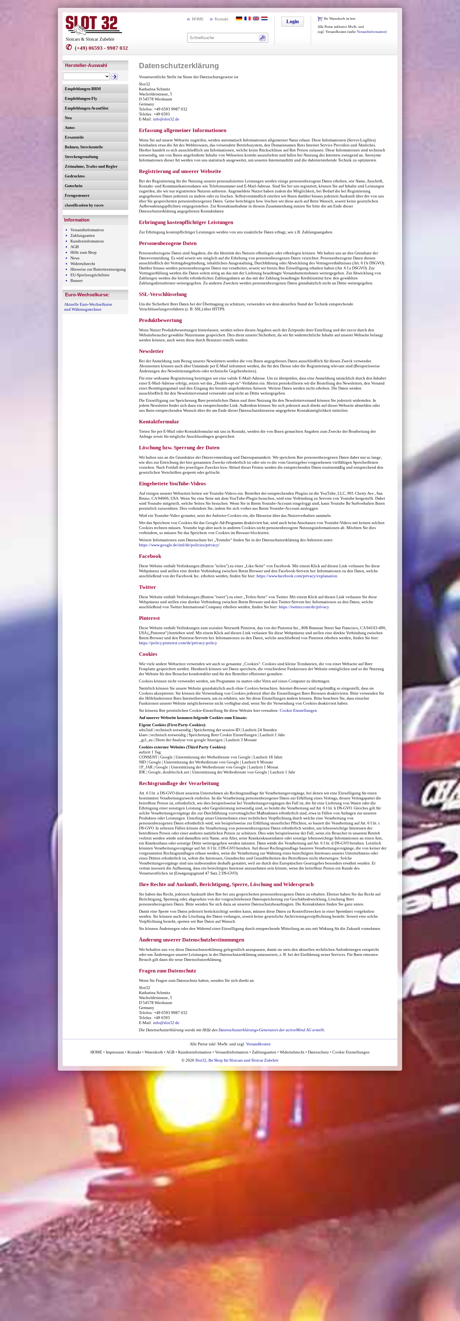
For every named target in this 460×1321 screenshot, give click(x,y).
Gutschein (73, 185)
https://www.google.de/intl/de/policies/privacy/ (179, 545)
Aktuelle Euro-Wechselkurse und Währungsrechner (88, 307)
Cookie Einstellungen (298, 710)
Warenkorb (154, 1052)
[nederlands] (264, 19)
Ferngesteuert (77, 195)
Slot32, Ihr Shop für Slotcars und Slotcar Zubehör (237, 1060)
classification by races (84, 205)
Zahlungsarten (82, 235)
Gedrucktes (75, 176)
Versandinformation (371, 31)
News (74, 258)
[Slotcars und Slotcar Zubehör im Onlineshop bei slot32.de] (94, 33)
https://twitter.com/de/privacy (304, 606)
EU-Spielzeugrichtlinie (90, 275)
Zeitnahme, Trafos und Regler (91, 166)
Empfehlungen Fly (81, 98)
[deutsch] (238, 19)
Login (292, 21)
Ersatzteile (74, 137)
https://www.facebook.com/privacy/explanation (297, 576)
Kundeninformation (87, 241)
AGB (74, 246)
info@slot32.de (166, 119)
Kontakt (221, 19)
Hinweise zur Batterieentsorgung (98, 269)
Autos (70, 127)
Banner (76, 280)
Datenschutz (318, 1052)
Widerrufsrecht (82, 263)
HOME (198, 19)
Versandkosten (258, 1044)
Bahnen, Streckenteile (84, 147)
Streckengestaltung (81, 156)
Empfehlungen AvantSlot (86, 108)
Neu (68, 117)
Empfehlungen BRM (83, 88)
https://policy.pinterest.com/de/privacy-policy (178, 642)
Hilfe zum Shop (83, 252)
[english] (255, 19)
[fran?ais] (247, 19)
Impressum (115, 1052)
